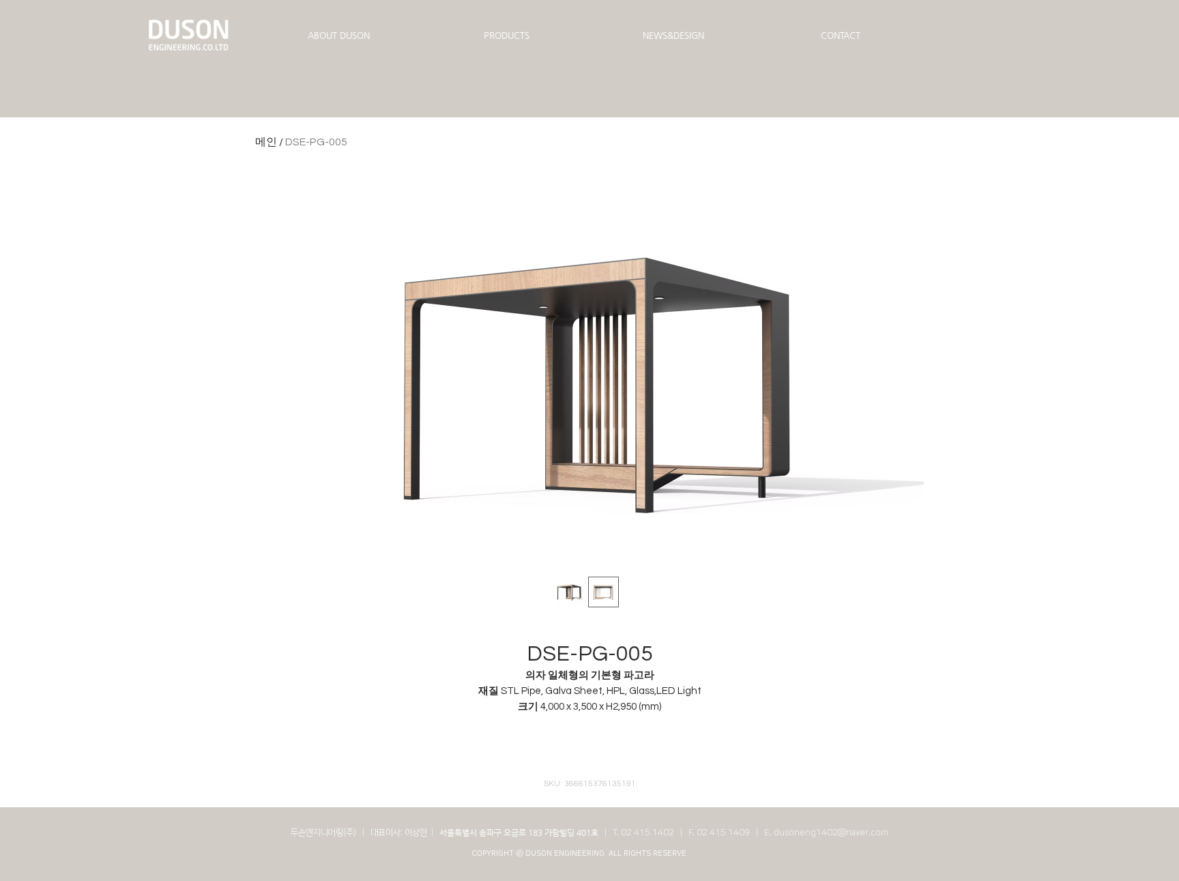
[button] (338, 35)
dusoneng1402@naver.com (831, 832)
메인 (266, 141)
